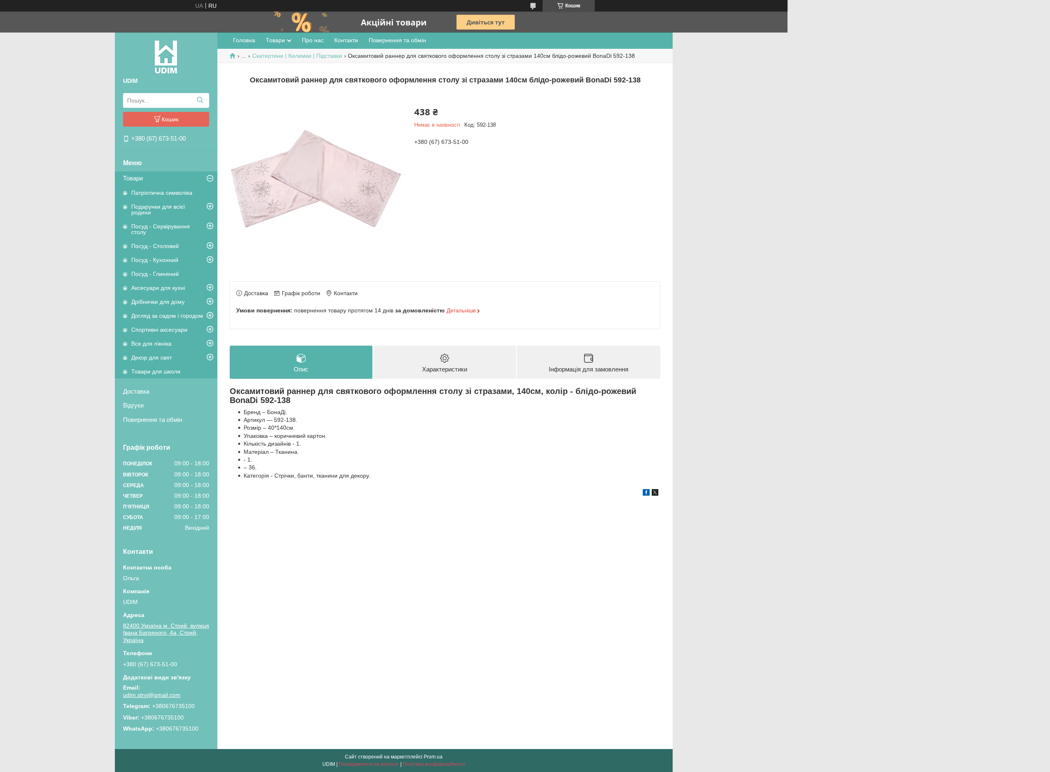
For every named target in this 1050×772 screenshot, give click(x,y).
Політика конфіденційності (434, 764)
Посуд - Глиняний (155, 274)
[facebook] (646, 493)
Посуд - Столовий (155, 246)
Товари (133, 178)
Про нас (313, 40)
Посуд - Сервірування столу (160, 229)
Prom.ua (433, 757)
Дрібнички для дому (158, 301)
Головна (244, 40)
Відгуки (133, 405)
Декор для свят (151, 357)
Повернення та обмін (152, 419)
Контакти (346, 40)
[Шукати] (200, 100)
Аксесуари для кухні (158, 288)
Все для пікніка (151, 343)
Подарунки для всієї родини (158, 209)
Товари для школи (155, 371)
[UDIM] (166, 56)
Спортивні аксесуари (159, 329)
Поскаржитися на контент (369, 764)
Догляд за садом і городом (167, 315)
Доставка (136, 391)
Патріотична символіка (161, 192)
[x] (655, 493)
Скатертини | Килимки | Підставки (297, 56)
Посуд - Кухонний (154, 260)
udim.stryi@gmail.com (151, 695)
